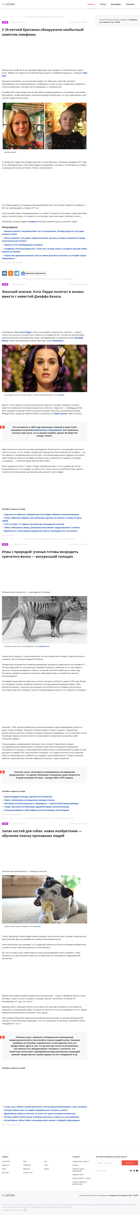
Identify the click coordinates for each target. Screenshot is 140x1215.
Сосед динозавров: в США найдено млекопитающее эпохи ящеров (36, 810)
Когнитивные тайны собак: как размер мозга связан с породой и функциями (42, 1120)
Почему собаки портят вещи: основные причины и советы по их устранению (41, 1117)
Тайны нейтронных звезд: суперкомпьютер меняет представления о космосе (42, 527)
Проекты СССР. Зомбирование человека (23, 245)
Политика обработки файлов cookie (79, 1183)
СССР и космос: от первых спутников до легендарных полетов (34, 524)
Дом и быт (5, 1172)
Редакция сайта (78, 1174)
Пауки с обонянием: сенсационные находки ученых (29, 800)
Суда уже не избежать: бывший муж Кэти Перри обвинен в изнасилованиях (41, 514)
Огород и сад (27, 1172)
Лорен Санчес (60, 413)
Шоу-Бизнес (6, 1161)
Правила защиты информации (78, 1170)
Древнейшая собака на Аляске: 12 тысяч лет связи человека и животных (40, 1113)
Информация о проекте (80, 1161)
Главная (4, 17)
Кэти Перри (25, 332)
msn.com (37, 926)
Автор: (12, 263)
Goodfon (61, 395)
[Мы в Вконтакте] (131, 1171)
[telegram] (16, 273)
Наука (19, 17)
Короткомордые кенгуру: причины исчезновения (28, 796)
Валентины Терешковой (49, 430)
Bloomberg (58, 340)
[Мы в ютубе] (137, 1171)
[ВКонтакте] (4, 273)
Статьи (103, 4)
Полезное (130, 4)
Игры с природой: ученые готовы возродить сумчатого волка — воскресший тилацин (49, 539)
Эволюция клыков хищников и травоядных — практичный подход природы (41, 803)
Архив (46, 1169)
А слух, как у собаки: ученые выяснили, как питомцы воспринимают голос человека (45, 1106)
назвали (32, 221)
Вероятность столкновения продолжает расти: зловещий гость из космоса (40, 531)
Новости (91, 4)
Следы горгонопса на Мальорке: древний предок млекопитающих (36, 806)
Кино (46, 1165)
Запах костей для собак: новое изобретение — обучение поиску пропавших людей (48, 818)
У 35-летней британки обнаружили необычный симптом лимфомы (43, 17)
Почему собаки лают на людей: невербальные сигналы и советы (36, 1110)
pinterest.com (44, 646)
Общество (5, 1165)
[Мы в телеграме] (134, 1171)
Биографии (116, 4)
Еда (45, 1161)
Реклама (75, 1165)
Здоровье (26, 1169)
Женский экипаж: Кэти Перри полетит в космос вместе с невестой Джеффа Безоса (48, 279)
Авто (24, 1161)
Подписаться (129, 1163)
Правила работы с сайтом (81, 1178)
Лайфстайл (27, 1165)
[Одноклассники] (10, 273)
